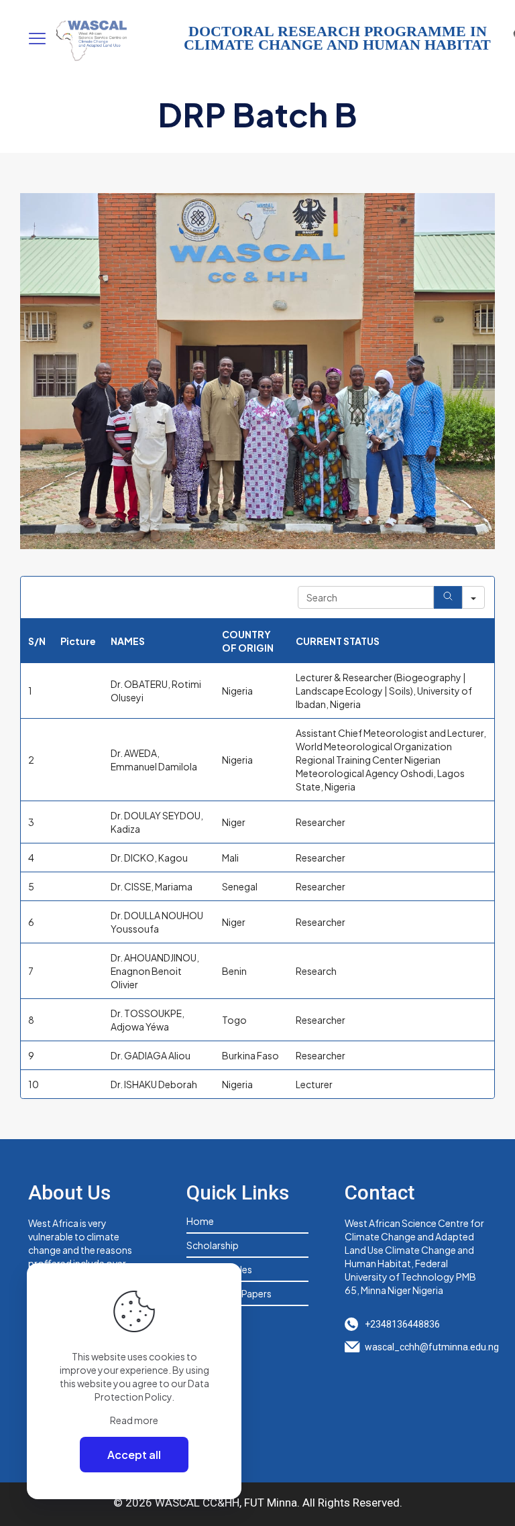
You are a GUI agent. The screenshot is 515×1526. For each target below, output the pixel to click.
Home (200, 1221)
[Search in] (473, 597)
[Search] (448, 597)
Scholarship (212, 1245)
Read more (134, 1420)
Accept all (134, 1455)
